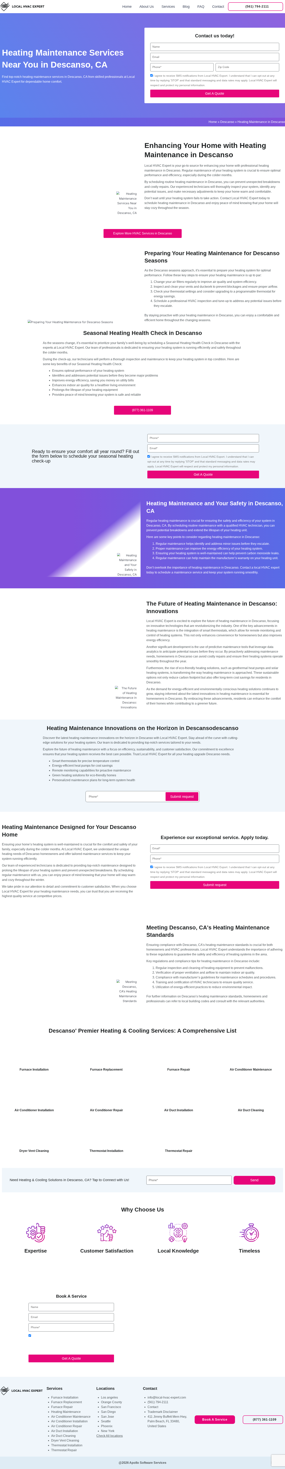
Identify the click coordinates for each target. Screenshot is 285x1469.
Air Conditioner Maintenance (71, 1416)
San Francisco (111, 1407)
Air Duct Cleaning (63, 1435)
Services (168, 7)
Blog (186, 7)
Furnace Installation (64, 1397)
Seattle (106, 1421)
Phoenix (106, 1426)
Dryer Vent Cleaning (65, 1440)
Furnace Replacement (66, 1402)
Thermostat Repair (64, 1450)
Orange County (111, 1402)
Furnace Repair (62, 1407)
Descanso (227, 122)
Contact (218, 7)
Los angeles (109, 1397)
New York (107, 1431)
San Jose (107, 1416)
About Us (146, 7)
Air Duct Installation (64, 1431)
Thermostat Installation (66, 1445)
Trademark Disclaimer (163, 1411)
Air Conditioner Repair (66, 1426)
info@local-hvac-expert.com (167, 1397)
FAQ (200, 7)
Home (127, 7)
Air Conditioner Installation (69, 1421)
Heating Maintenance (66, 1411)
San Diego (108, 1411)
